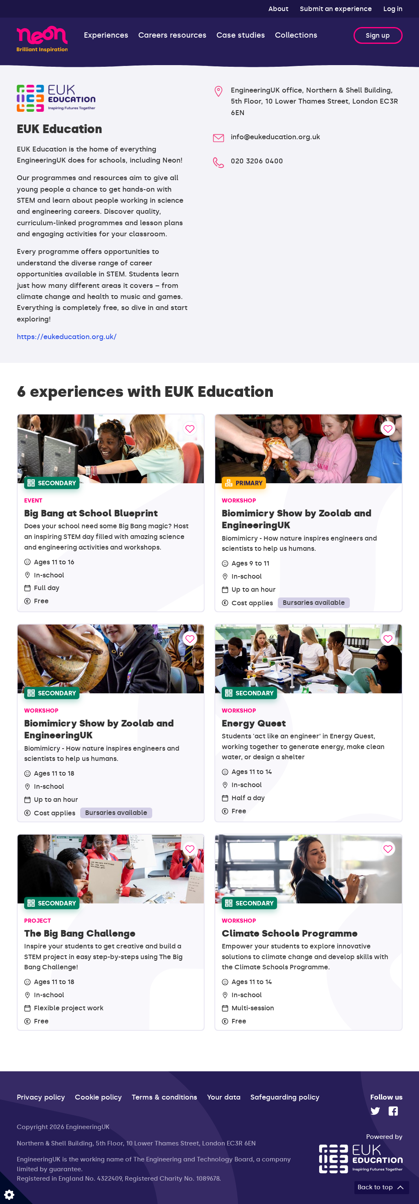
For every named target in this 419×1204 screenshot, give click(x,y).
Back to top (375, 1187)
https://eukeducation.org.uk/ (67, 337)
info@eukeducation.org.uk (275, 137)
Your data (224, 1097)
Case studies (240, 35)
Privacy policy (41, 1097)
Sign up (378, 35)
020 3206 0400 (257, 161)
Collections (296, 35)
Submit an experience (337, 9)
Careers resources (172, 35)
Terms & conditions (164, 1097)
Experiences (106, 35)
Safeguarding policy (285, 1097)
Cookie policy (98, 1097)
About (279, 9)
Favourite (189, 428)
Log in (393, 9)
